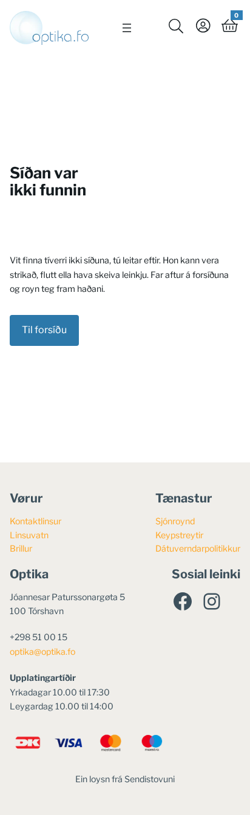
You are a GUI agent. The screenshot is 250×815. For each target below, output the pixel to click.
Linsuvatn (29, 535)
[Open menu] (127, 28)
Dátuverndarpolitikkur (197, 548)
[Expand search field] (176, 25)
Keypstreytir (179, 535)
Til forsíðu (44, 330)
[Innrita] (203, 25)
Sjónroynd (175, 521)
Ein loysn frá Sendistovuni (125, 779)
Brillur (21, 548)
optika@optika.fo (42, 651)
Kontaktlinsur (35, 521)
